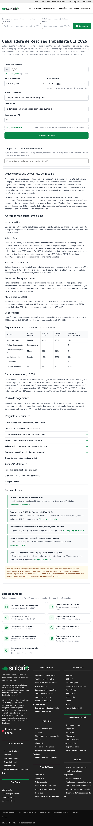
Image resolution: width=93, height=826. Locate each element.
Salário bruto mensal (13, 65)
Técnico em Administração (46, 682)
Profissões (62, 8)
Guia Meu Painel (86, 2)
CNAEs (76, 8)
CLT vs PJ (69, 679)
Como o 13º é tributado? (16, 464)
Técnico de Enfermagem (45, 789)
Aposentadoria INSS (74, 708)
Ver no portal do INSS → (73, 531)
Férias (68, 701)
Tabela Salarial (49, 8)
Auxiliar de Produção (43, 729)
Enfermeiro (39, 775)
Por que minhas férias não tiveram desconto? (25, 452)
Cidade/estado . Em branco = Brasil (56, 20)
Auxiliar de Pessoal (73, 778)
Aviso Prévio (71, 690)
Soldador (38, 732)
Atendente (70, 736)
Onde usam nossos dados (27, 813)
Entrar (36, 2)
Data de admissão (12, 78)
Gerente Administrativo (44, 693)
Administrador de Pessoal (76, 767)
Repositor (70, 729)
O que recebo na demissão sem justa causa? (25, 423)
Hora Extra (70, 693)
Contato (4, 817)
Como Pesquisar (74, 2)
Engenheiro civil (10, 762)
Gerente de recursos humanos (78, 785)
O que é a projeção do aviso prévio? (21, 458)
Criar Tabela (85, 8)
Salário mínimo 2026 (11, 74)
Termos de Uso (44, 813)
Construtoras (9, 765)
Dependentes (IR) (12, 115)
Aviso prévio (9, 104)
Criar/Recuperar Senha (59, 2)
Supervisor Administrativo (45, 690)
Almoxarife (39, 743)
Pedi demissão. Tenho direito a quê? (21, 470)
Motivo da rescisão (12, 92)
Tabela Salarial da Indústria (46, 758)
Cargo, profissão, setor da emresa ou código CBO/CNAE (18, 20)
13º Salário (70, 697)
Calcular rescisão (46, 135)
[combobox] (46, 161)
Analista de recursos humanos (78, 782)
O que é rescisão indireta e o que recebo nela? (25, 434)
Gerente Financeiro (43, 697)
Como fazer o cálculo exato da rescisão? (23, 428)
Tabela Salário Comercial (76, 750)
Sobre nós (75, 813)
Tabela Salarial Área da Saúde (47, 796)
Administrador (41, 686)
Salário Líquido (72, 682)
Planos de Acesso (34, 8)
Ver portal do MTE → (19, 545)
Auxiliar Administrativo (44, 679)
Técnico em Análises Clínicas (46, 785)
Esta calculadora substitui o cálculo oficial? (24, 440)
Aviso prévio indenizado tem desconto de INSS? (26, 446)
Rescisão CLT (71, 675)
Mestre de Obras (11, 758)
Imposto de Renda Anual (76, 686)
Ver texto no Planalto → (20, 505)
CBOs (70, 8)
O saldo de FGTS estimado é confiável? (22, 476)
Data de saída (53, 78)
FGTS (68, 704)
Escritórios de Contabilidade (78, 789)
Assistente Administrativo (45, 675)
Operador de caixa (73, 725)
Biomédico (39, 778)
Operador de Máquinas (44, 747)
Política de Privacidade (60, 813)
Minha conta (46, 2)
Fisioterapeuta (41, 782)
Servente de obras (11, 751)
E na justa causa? (12, 482)
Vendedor (70, 732)
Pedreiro (7, 755)
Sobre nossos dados (8, 813)
